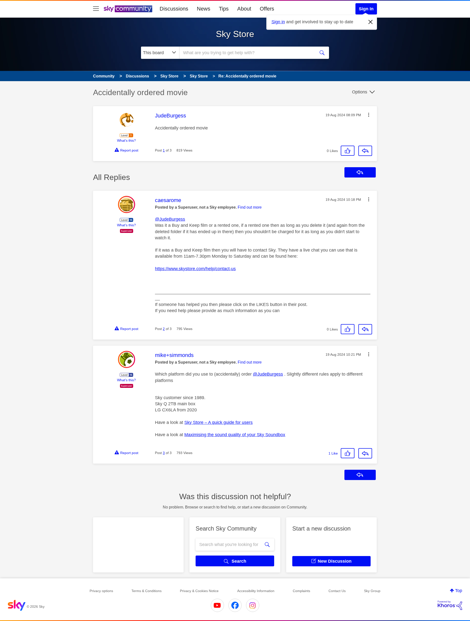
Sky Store (235, 34)
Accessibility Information (255, 591)
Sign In (366, 8)
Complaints (301, 591)
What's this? (126, 140)
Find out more (250, 207)
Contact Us (337, 591)
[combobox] (246, 53)
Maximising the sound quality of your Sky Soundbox (234, 434)
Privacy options (101, 591)
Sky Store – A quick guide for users (218, 422)
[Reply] (365, 151)
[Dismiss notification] (371, 22)
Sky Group (372, 591)
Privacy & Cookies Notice (199, 591)
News (203, 9)
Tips (224, 9)
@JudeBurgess (170, 219)
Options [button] (359, 91)
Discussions (174, 9)
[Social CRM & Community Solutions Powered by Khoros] (450, 605)
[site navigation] (96, 9)
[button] (368, 114)
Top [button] (458, 590)
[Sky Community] (128, 9)
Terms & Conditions (146, 591)
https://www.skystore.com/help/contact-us (195, 268)
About (244, 9)
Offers (267, 9)
